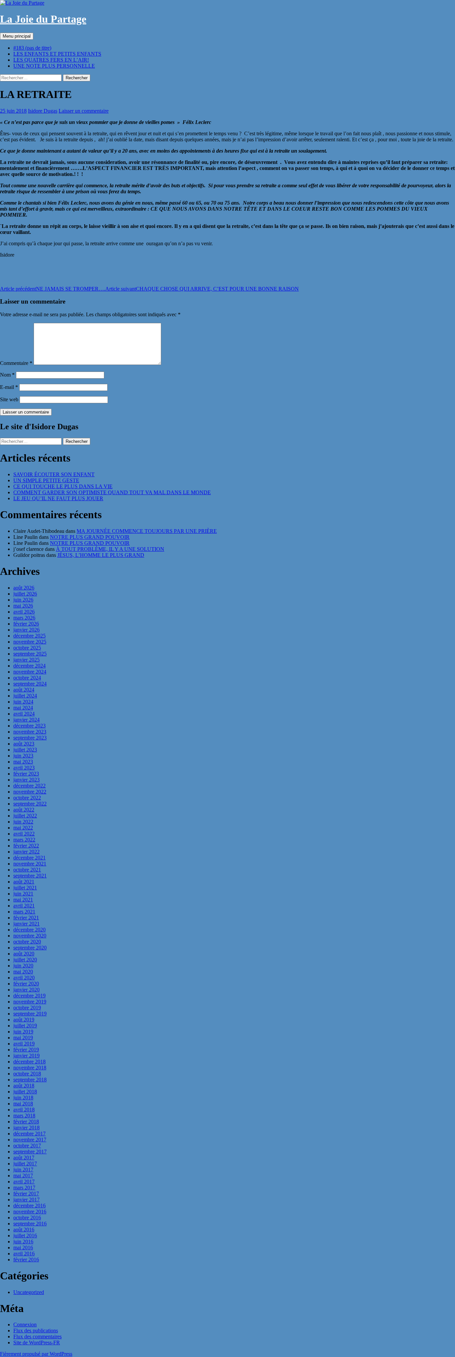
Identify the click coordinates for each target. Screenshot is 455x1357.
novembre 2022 (29, 791)
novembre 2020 (29, 935)
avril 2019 (24, 1043)
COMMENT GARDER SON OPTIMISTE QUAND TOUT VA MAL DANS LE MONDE (112, 492)
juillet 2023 (25, 749)
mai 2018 (23, 1103)
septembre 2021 (30, 875)
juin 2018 (23, 1097)
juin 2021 (23, 893)
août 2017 (23, 1157)
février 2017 (26, 1193)
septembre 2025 (30, 654)
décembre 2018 (29, 1061)
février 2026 (26, 624)
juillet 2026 (25, 594)
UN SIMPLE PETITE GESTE (46, 480)
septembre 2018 (30, 1079)
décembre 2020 (29, 929)
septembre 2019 (30, 1013)
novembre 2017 (29, 1139)
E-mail (9, 387)
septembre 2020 (30, 947)
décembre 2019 (29, 995)
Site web (9, 399)
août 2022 (23, 809)
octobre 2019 (27, 1007)
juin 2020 (23, 965)
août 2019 (23, 1019)
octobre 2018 (27, 1073)
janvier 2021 (26, 923)
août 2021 (23, 881)
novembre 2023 (29, 731)
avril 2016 (24, 1253)
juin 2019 (23, 1031)
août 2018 (23, 1085)
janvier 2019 (26, 1055)
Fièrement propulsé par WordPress (36, 1354)
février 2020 (26, 983)
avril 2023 (24, 767)
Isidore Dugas (42, 111)
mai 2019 (23, 1037)
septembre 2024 (30, 683)
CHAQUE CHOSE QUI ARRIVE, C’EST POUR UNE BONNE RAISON (202, 289)
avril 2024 (24, 713)
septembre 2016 (30, 1223)
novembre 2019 (29, 1001)
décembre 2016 (29, 1205)
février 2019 (26, 1049)
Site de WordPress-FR (36, 1342)
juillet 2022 (25, 815)
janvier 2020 (26, 989)
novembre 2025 (29, 642)
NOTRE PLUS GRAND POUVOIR (90, 537)
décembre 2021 (29, 857)
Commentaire (16, 363)
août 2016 (23, 1229)
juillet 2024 (25, 695)
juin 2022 (23, 821)
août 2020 (23, 953)
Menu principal (17, 36)
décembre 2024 (29, 666)
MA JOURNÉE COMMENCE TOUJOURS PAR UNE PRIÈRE (147, 531)
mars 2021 (24, 911)
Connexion (25, 1324)
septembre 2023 (30, 737)
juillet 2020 (25, 959)
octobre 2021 (27, 869)
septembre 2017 (30, 1151)
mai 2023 (23, 761)
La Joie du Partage (43, 19)
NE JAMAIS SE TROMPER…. (52, 289)
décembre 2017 (29, 1133)
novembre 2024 (29, 672)
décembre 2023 (29, 725)
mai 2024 (23, 707)
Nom (7, 375)
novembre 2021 (29, 863)
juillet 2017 (25, 1163)
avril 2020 (24, 977)
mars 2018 (24, 1115)
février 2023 (26, 773)
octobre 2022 (27, 797)
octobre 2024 (27, 677)
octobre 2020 (27, 941)
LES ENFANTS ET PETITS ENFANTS (57, 54)
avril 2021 (24, 905)
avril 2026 (24, 612)
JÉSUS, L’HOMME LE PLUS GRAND (100, 555)
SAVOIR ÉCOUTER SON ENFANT (54, 474)
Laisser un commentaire (84, 111)
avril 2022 (24, 833)
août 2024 (23, 689)
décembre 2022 (29, 785)
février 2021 (26, 917)
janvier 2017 (26, 1199)
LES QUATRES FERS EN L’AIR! (51, 60)
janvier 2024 (26, 719)
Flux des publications (35, 1330)
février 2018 (26, 1121)
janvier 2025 (26, 660)
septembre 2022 (30, 803)
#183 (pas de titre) (32, 48)
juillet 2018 (25, 1091)
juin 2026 (23, 600)
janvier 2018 (26, 1127)
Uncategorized (28, 1292)
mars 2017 (24, 1187)
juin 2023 (23, 755)
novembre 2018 (29, 1067)
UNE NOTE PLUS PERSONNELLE (54, 66)
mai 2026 (23, 606)
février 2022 (26, 845)
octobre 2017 (27, 1145)
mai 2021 (23, 899)
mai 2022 (23, 827)
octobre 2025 (27, 648)
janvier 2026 (26, 630)
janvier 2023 (26, 779)
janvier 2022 (26, 851)
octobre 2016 (27, 1217)
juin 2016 (23, 1241)
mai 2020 (23, 971)
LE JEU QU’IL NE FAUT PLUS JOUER (58, 498)
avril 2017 (24, 1181)
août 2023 (23, 743)
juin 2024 (23, 701)
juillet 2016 (25, 1235)
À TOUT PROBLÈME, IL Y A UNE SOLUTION (110, 549)
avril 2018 (24, 1109)
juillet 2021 (25, 887)
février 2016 (26, 1259)
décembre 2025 (29, 636)
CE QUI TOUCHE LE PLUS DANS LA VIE (63, 486)
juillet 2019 (25, 1025)
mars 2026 (24, 618)
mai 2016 (23, 1247)
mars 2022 (24, 839)
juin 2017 (23, 1169)
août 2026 (23, 588)
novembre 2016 (29, 1211)
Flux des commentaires (37, 1336)
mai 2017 (23, 1175)
